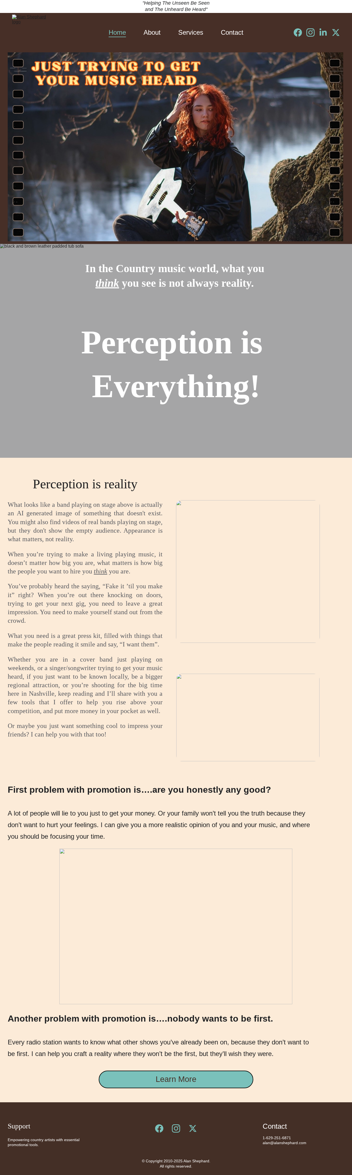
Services (190, 32)
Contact (232, 32)
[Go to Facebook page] (300, 32)
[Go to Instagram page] (312, 32)
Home (117, 32)
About (152, 32)
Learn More (176, 1079)
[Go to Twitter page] (336, 32)
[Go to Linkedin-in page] (325, 32)
